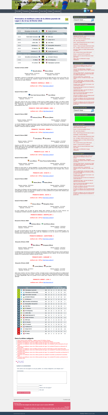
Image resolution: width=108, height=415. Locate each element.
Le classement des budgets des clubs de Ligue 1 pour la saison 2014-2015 (34, 404)
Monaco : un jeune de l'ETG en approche (81, 54)
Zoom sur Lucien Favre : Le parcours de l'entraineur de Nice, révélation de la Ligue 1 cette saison (83, 77)
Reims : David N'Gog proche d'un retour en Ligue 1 (83, 42)
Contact (50, 11)
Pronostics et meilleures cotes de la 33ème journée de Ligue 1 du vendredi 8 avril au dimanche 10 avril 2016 (83, 99)
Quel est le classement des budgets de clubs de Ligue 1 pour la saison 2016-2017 (83, 93)
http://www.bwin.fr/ (48, 111)
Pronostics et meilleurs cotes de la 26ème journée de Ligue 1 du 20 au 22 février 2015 (46, 408)
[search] (92, 20)
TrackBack (66, 399)
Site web (41, 390)
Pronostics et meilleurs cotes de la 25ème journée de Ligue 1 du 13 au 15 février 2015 (37, 20)
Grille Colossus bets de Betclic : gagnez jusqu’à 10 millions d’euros (33, 340)
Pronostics (25, 11)
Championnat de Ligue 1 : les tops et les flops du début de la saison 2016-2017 (83, 90)
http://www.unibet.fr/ (48, 132)
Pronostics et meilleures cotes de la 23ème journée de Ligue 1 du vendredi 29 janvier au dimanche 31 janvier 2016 (83, 103)
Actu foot (43, 11)
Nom (41, 385)
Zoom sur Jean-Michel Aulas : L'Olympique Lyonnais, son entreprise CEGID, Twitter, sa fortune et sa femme (83, 70)
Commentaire (20, 371)
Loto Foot (21, 362)
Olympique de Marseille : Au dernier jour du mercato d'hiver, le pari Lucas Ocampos (83, 36)
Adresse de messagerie (45, 387)
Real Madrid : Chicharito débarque (80, 44)
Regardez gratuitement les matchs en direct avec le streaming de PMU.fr (35, 341)
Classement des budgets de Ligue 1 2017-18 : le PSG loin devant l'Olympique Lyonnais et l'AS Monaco (83, 66)
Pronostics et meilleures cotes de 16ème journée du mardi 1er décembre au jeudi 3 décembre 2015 (41, 348)
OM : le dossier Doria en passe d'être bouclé (82, 52)
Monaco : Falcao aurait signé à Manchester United (83, 45)
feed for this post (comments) (21, 399)
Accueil (18, 11)
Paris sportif (21, 361)
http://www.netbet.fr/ (48, 86)
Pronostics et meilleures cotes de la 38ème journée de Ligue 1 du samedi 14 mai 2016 (38, 342)
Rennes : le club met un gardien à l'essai (81, 38)
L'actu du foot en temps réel (32, 2)
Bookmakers (35, 11)
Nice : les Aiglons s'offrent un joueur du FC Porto (83, 47)
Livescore (57, 11)
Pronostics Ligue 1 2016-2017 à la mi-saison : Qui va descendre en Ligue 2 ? (83, 85)
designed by (87, 413)
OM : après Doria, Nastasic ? (79, 40)
